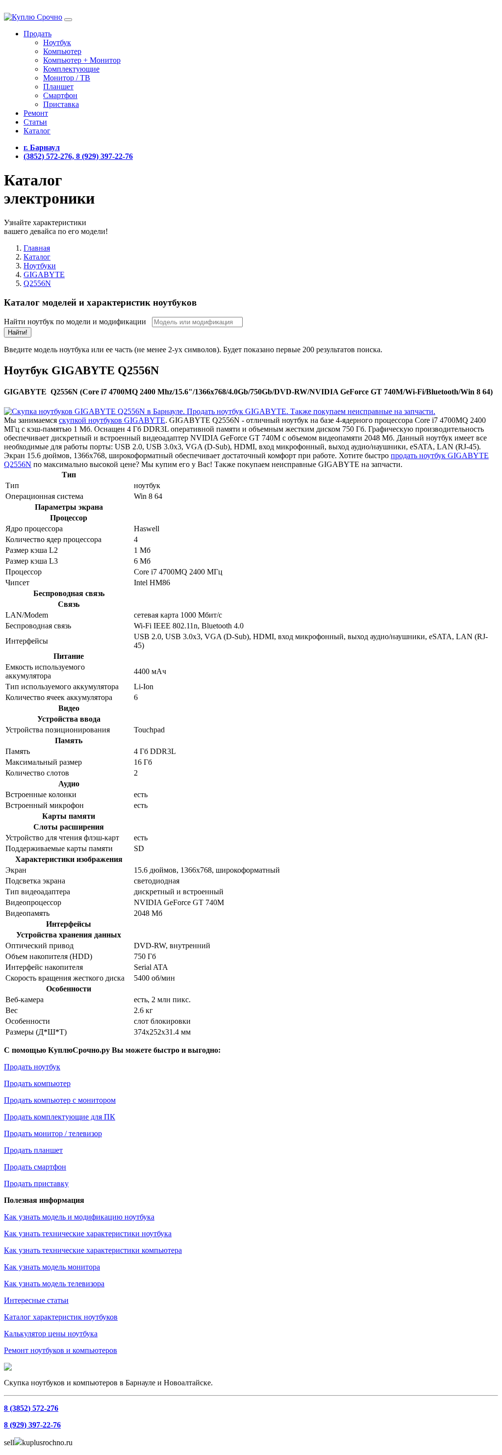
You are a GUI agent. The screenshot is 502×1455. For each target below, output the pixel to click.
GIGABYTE (44, 274)
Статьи (35, 122)
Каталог (37, 131)
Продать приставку (36, 1183)
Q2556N (37, 283)
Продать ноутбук (32, 1067)
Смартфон (60, 95)
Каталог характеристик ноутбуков (61, 1317)
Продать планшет (33, 1150)
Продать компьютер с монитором (60, 1100)
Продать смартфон (35, 1167)
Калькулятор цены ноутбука (51, 1333)
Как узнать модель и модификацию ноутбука (79, 1217)
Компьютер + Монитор (82, 60)
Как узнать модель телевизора (54, 1283)
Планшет (58, 86)
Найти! (17, 332)
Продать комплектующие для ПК (59, 1117)
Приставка (61, 104)
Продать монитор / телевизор (53, 1133)
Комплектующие (71, 69)
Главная (37, 248)
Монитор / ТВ (66, 78)
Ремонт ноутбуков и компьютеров (60, 1350)
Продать (37, 33)
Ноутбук (57, 42)
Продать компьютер (37, 1083)
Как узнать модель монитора (52, 1267)
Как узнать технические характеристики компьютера (93, 1250)
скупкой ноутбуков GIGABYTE (112, 420)
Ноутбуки (40, 265)
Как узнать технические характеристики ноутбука (88, 1233)
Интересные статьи (36, 1300)
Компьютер (62, 51)
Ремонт (36, 113)
